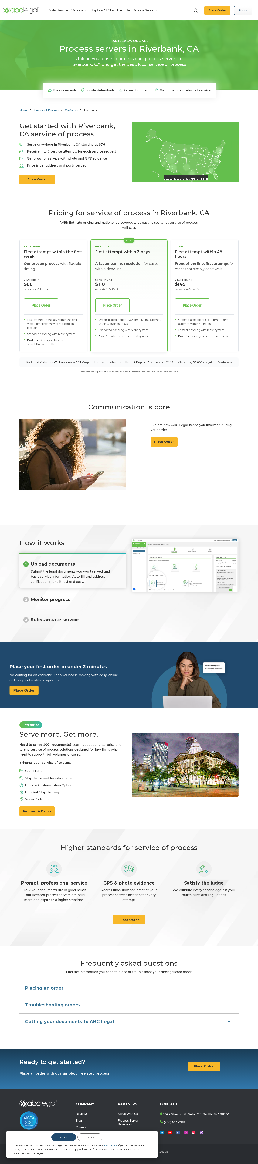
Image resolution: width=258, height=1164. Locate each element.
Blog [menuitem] (79, 1120)
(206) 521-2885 (175, 1122)
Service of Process (46, 110)
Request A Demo (37, 811)
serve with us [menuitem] (128, 1114)
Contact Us (160, 1151)
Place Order (217, 10)
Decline (90, 1137)
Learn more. (111, 1145)
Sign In (243, 10)
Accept (64, 1137)
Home (23, 110)
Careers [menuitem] (81, 1127)
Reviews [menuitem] (82, 1114)
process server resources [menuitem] (128, 1122)
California (71, 110)
